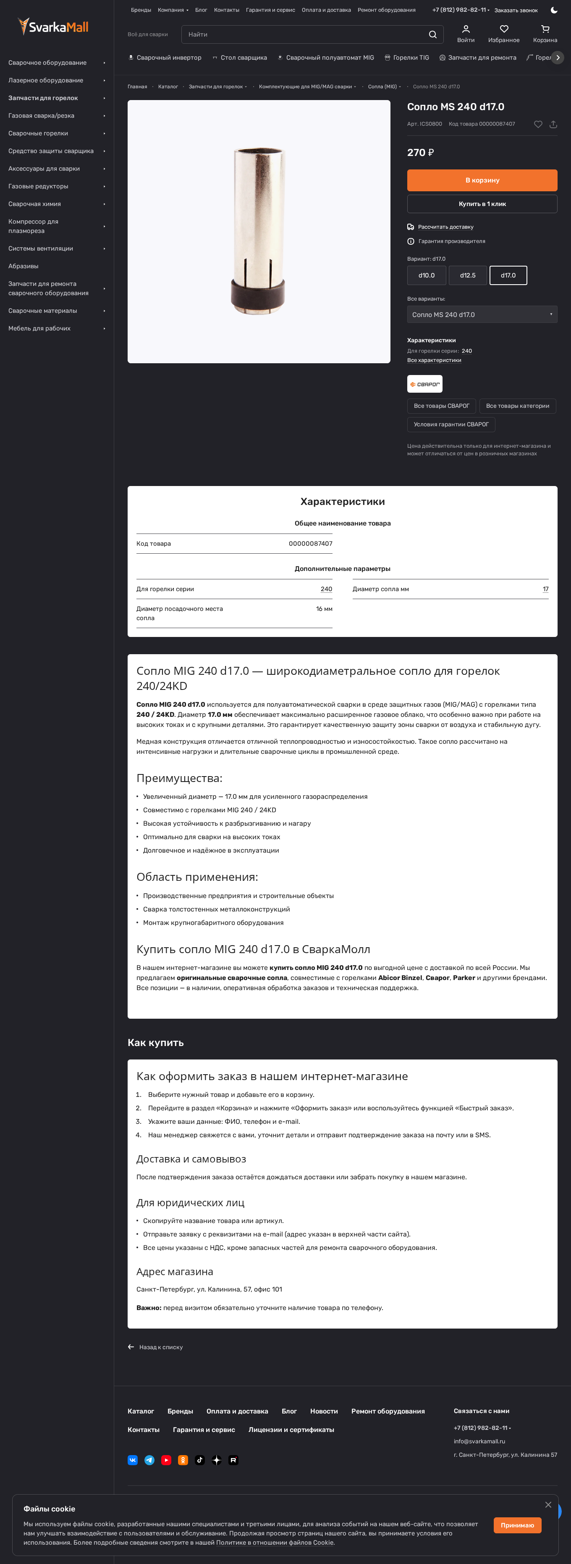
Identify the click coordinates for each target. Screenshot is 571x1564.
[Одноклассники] (183, 1460)
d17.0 (508, 275)
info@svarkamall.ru (479, 1441)
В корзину (483, 180)
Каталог (141, 1411)
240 (467, 351)
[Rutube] (233, 1460)
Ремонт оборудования (388, 1411)
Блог (289, 1411)
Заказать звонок (516, 10)
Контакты (144, 1430)
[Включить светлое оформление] (554, 10)
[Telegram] (149, 1460)
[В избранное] (538, 124)
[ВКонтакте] (133, 1460)
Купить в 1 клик (482, 204)
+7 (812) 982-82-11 (459, 9)
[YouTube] (166, 1460)
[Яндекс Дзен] (217, 1460)
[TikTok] (200, 1460)
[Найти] (433, 34)
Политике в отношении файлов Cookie (274, 1542)
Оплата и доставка (237, 1411)
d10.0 (427, 275)
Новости (324, 1411)
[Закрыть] (548, 1504)
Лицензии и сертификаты (291, 1430)
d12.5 (468, 275)
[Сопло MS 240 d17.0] (259, 231)
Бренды (180, 1411)
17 (546, 589)
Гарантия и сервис (204, 1430)
